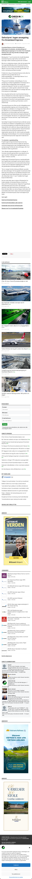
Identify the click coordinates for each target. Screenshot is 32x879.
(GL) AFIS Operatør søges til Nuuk (16, 592)
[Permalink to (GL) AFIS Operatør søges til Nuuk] (4, 596)
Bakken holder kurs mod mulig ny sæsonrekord (14, 483)
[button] (29, 847)
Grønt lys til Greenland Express (9, 200)
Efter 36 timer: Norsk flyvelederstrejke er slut (15, 281)
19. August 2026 (21, 672)
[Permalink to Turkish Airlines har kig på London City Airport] (16, 347)
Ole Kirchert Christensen (10, 43)
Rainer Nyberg (12, 695)
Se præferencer (16, 874)
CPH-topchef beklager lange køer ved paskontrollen (15, 456)
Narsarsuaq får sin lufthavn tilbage (9, 672)
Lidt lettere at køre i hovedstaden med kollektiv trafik (15, 488)
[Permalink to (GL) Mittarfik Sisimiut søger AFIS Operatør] (4, 590)
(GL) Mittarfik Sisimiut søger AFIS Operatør (18, 586)
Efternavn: (5, 412)
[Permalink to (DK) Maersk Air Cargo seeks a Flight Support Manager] (4, 646)
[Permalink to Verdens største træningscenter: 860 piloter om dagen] (16, 391)
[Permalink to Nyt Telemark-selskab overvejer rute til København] (16, 300)
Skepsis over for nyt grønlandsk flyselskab (12, 208)
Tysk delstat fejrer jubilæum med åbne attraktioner (15, 486)
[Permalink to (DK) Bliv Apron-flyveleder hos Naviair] (4, 652)
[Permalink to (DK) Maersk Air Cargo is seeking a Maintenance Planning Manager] (4, 634)
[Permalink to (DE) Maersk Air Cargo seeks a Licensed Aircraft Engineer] (4, 640)
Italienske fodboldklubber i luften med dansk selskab (15, 465)
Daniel (9, 665)
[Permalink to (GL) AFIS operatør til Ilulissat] (4, 602)
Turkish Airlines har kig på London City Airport (15, 349)
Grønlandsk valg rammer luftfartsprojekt (12, 205)
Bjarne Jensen (12, 674)
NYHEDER (19, 43)
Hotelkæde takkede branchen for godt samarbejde (15, 490)
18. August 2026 (11, 678)
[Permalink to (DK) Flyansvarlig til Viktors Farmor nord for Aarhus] (4, 577)
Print (4, 44)
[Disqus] (16, 230)
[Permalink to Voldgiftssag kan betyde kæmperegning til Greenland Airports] (16, 368)
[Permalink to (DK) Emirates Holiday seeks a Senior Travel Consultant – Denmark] (4, 621)
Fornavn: (4, 407)
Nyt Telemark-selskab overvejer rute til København (15, 439)
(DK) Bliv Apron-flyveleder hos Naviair (17, 649)
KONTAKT (28, 4)
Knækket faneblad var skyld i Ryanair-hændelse (18, 677)
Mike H (10, 706)
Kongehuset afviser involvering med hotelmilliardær (15, 497)
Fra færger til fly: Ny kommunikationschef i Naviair (14, 446)
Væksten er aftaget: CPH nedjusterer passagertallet (15, 460)
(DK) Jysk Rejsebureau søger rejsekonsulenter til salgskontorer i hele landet (18, 612)
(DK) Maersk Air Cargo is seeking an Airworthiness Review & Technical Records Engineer (18, 625)
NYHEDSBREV (18, 4)
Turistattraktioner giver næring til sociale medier (14, 499)
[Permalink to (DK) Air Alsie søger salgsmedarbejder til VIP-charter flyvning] (4, 608)
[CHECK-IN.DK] (16, 17)
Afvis (16, 869)
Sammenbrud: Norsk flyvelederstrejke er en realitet (15, 462)
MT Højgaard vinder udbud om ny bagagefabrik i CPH (15, 451)
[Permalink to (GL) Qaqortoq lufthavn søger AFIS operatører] (4, 583)
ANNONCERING (12, 4)
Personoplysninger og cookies (16, 877)
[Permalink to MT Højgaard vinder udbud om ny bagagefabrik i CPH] (16, 323)
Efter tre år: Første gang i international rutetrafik (12, 702)
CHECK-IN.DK (11, 681)
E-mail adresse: (6, 418)
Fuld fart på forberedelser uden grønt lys (12, 202)
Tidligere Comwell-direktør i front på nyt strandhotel (15, 481)
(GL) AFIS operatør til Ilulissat (15, 598)
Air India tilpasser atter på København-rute (12, 469)
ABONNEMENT (5, 4)
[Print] (2, 44)
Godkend (16, 865)
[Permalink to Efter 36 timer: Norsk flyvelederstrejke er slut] (16, 279)
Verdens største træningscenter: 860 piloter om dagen (16, 448)
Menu (6, 2)
